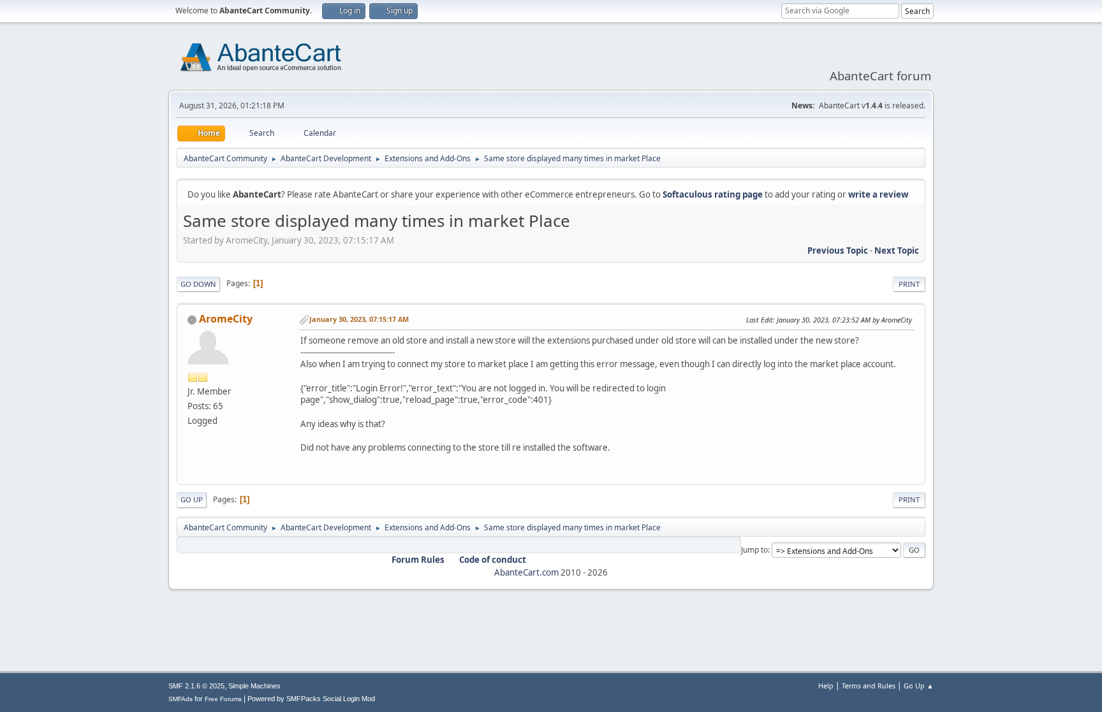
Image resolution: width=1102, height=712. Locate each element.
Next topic (896, 250)
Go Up (191, 499)
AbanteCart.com (526, 572)
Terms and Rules (868, 685)
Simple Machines (254, 686)
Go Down (198, 284)
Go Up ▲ (919, 685)
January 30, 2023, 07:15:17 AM (359, 319)
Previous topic (837, 250)
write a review (878, 194)
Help (826, 685)
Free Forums (223, 698)
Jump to (754, 549)
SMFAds (180, 698)
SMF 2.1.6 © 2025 (196, 686)
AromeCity (226, 319)
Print (909, 284)
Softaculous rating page (713, 194)
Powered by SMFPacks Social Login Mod (311, 698)
